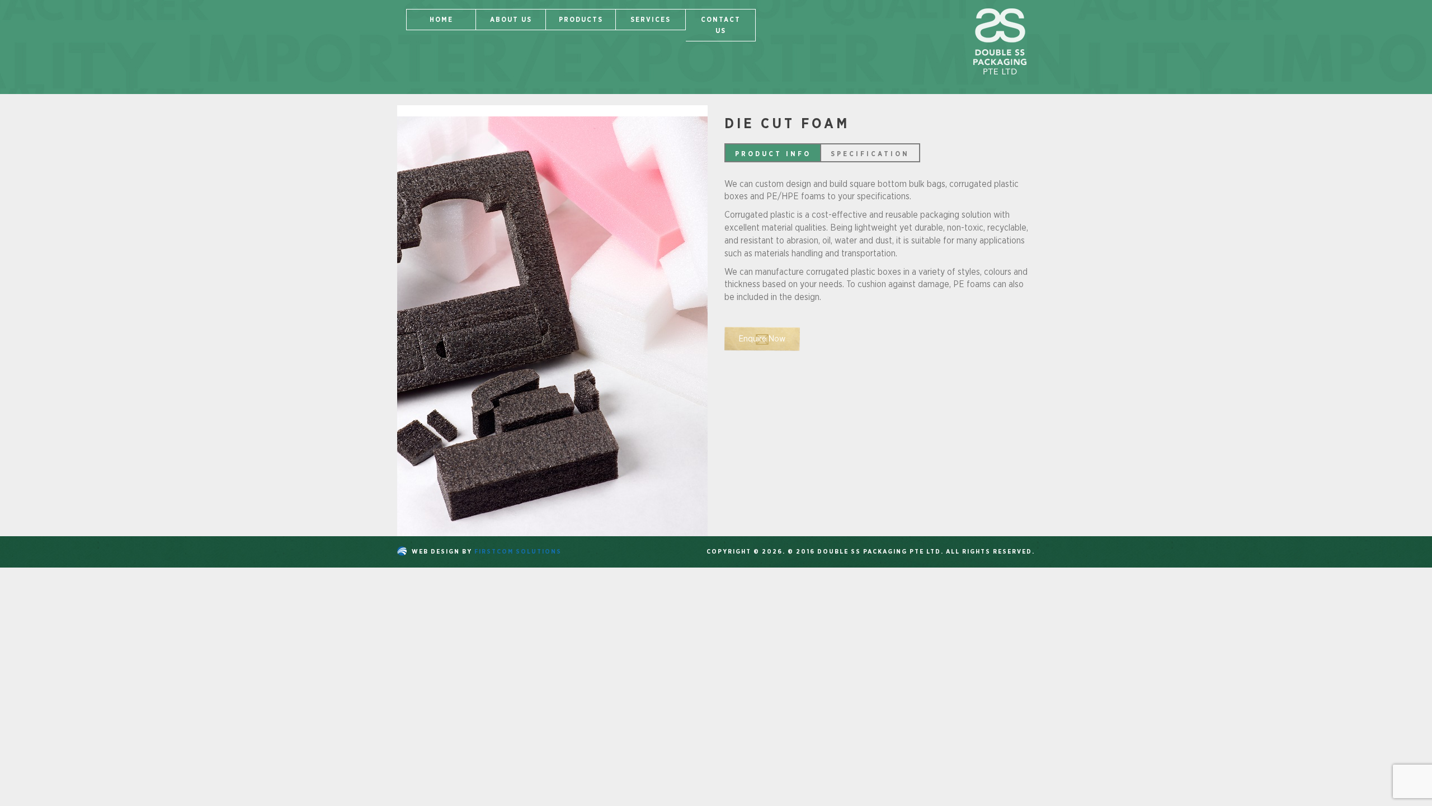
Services (650, 19)
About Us (511, 19)
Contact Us (721, 25)
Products (581, 19)
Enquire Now (762, 339)
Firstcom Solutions (518, 552)
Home (441, 19)
